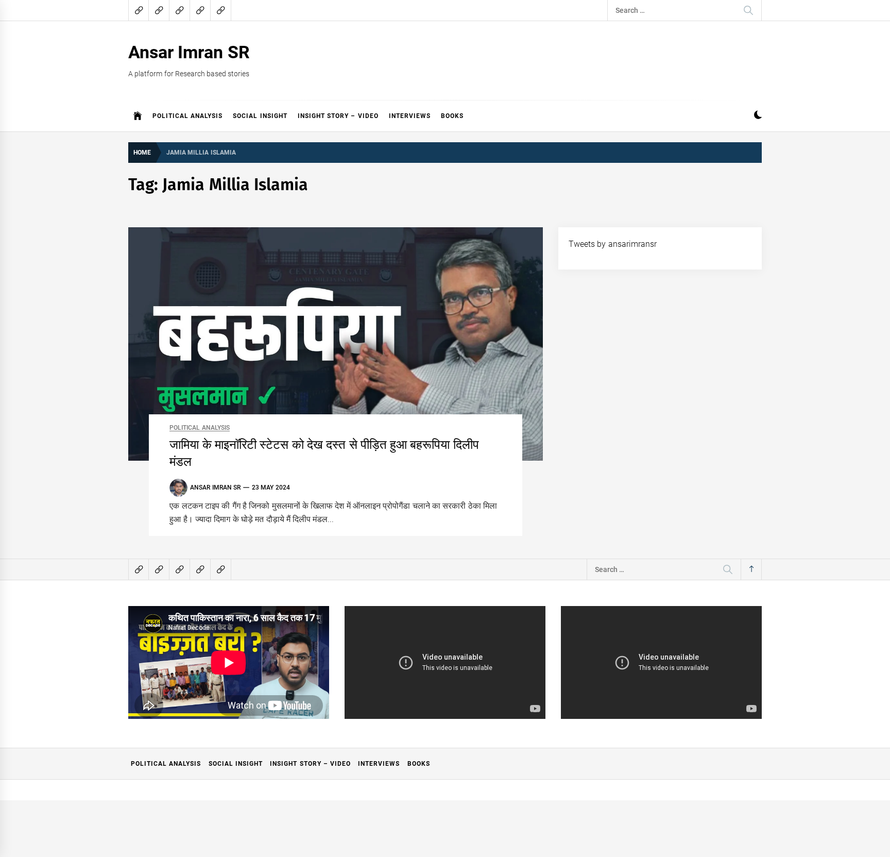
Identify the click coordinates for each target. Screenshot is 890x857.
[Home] (137, 115)
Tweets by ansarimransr (613, 244)
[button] (758, 116)
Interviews (410, 116)
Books (452, 116)
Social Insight (260, 116)
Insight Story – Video (338, 116)
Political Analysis (187, 116)
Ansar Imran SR (189, 52)
